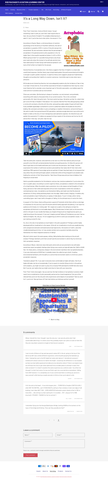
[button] (98, 11)
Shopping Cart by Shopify (66, 476)
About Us (45, 471)
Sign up (93, 11)
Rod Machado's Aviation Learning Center (49, 476)
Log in (84, 11)
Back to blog (55, 319)
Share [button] (27, 27)
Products (60, 471)
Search (38, 471)
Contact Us (68, 471)
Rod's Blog (53, 471)
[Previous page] (49, 420)
